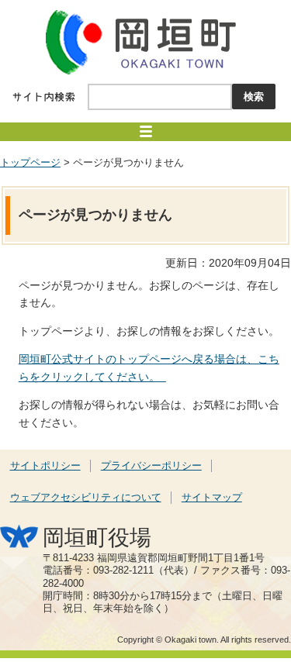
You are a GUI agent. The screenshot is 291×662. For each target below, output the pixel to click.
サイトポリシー (45, 465)
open (145, 131)
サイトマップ (212, 497)
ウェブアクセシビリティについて (85, 497)
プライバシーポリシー (151, 465)
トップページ (30, 162)
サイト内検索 (44, 97)
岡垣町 (146, 42)
